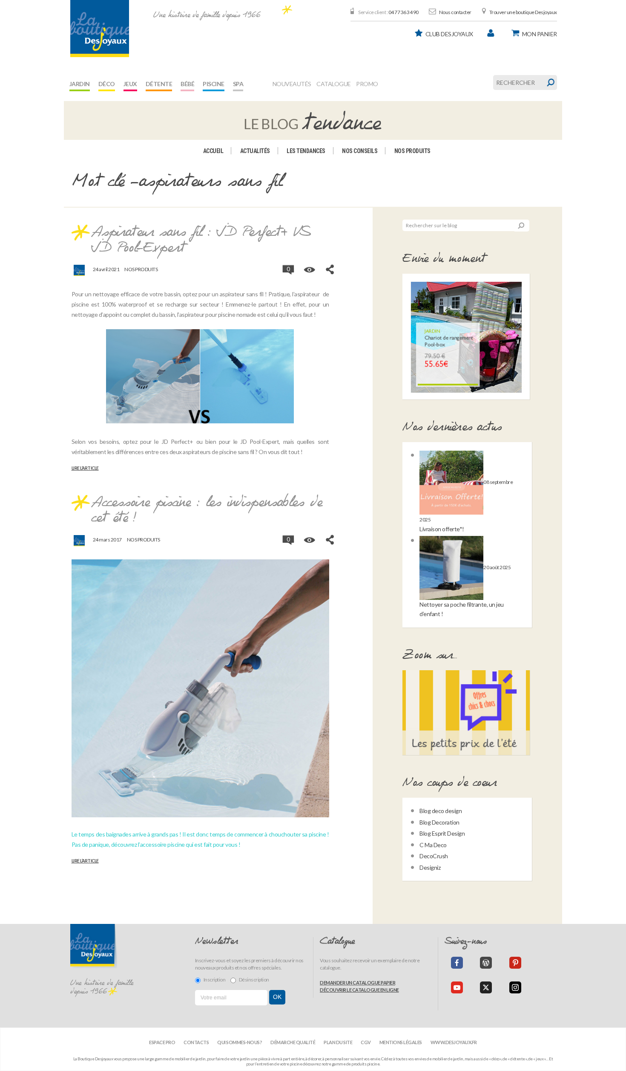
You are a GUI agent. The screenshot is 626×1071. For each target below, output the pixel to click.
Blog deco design (440, 810)
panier (539, 34)
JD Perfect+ (177, 441)
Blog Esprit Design (442, 833)
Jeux (130, 83)
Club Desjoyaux (449, 34)
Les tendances (306, 151)
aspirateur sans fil (242, 294)
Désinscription (254, 979)
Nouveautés (292, 83)
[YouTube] (457, 987)
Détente (159, 83)
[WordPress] (486, 963)
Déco (106, 83)
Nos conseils (359, 151)
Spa (238, 83)
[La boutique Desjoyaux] (313, 120)
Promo (367, 83)
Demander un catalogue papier (357, 982)
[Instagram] (515, 987)
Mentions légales (400, 1042)
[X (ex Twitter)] (486, 987)
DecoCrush (433, 856)
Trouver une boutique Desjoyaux (523, 12)
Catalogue (333, 83)
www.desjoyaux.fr (454, 1042)
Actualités (255, 151)
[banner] (99, 28)
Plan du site (338, 1042)
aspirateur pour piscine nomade (217, 314)
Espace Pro (162, 1042)
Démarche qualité (292, 1042)
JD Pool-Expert (259, 441)
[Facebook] (457, 963)
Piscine (213, 83)
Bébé (187, 83)
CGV (366, 1042)
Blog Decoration (439, 822)
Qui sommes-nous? (239, 1042)
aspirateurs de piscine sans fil (218, 451)
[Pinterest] (515, 963)
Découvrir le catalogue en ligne (359, 990)
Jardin (79, 83)
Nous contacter (455, 12)
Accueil (213, 151)
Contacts (196, 1042)
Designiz (429, 867)
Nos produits (412, 151)
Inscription (215, 979)
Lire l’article (85, 468)
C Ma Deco (433, 844)
